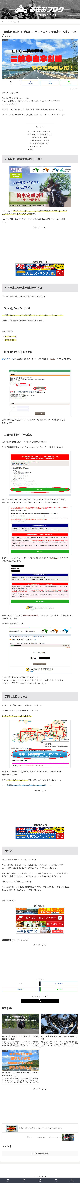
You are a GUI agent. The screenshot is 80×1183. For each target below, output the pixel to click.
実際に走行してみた (36, 146)
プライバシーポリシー (40, 1176)
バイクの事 (7, 940)
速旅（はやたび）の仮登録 (40, 140)
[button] (74, 617)
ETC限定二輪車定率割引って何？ (41, 131)
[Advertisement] (40, 243)
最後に (32, 149)
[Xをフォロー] (40, 1001)
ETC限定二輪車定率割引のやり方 (41, 134)
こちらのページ (7, 359)
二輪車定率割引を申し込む (40, 143)
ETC (15, 940)
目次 (37, 127)
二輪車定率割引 (24, 940)
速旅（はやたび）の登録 (40, 137)
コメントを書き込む (40, 1153)
